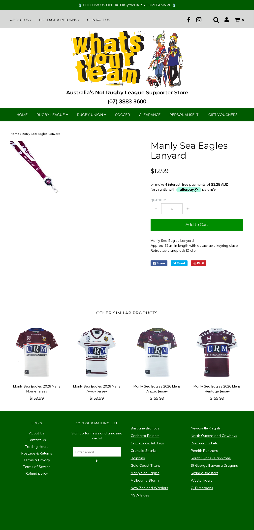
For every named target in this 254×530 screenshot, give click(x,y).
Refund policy (37, 473)
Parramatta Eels (204, 443)
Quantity (158, 200)
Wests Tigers (201, 480)
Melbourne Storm (145, 480)
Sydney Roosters (204, 473)
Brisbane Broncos (145, 428)
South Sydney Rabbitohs (211, 458)
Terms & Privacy (37, 460)
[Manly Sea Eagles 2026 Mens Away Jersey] (96, 352)
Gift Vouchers (223, 114)
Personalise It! (184, 114)
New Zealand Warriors (149, 488)
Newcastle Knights (206, 428)
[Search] (213, 20)
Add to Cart (197, 224)
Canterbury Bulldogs (147, 443)
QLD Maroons (202, 488)
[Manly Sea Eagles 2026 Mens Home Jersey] (36, 352)
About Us (36, 433)
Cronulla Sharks (144, 450)
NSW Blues (140, 495)
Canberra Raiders (145, 435)
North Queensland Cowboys (214, 435)
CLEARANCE (149, 114)
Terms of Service (36, 466)
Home (22, 114)
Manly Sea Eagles (145, 473)
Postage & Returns (36, 453)
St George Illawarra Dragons (214, 465)
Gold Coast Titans (145, 465)
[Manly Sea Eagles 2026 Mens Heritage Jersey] (217, 352)
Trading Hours (36, 446)
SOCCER (122, 114)
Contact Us (98, 20)
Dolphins (138, 458)
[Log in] (224, 20)
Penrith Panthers (204, 450)
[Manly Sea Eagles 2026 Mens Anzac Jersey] (157, 352)
